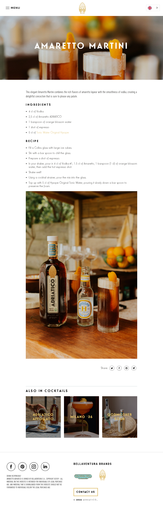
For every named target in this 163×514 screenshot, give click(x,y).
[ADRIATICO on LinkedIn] (46, 466)
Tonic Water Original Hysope (52, 132)
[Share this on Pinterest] (126, 368)
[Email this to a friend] (133, 368)
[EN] (153, 8)
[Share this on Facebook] (119, 368)
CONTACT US (85, 492)
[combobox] (153, 8)
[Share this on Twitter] (111, 368)
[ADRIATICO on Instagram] (34, 466)
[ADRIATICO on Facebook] (12, 466)
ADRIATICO (90, 500)
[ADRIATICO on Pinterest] (23, 466)
